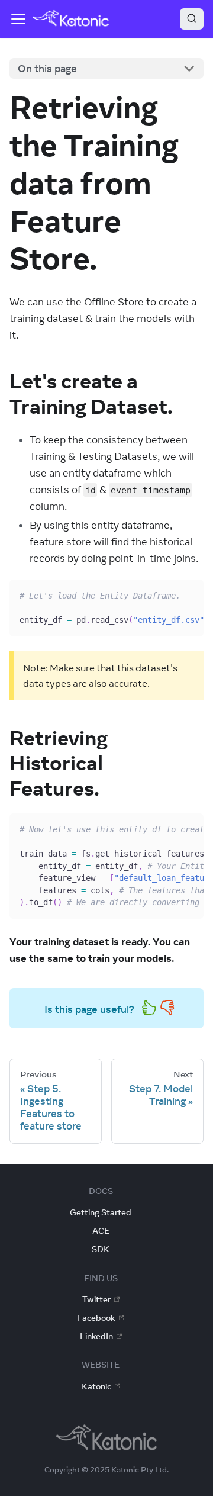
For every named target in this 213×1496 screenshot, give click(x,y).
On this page (47, 68)
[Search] (192, 19)
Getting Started (100, 1212)
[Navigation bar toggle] (18, 19)
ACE (100, 1230)
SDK (100, 1249)
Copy (184, 593)
